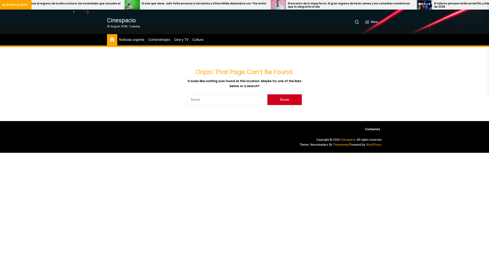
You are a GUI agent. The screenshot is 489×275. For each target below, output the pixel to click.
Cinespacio (121, 20)
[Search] (357, 22)
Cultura (197, 40)
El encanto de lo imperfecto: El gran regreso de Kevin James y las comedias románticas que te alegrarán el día (326, 5)
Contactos (372, 129)
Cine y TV (181, 40)
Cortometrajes (159, 40)
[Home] (112, 39)
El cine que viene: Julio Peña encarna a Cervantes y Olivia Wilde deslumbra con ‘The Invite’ (181, 3)
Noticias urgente (131, 40)
